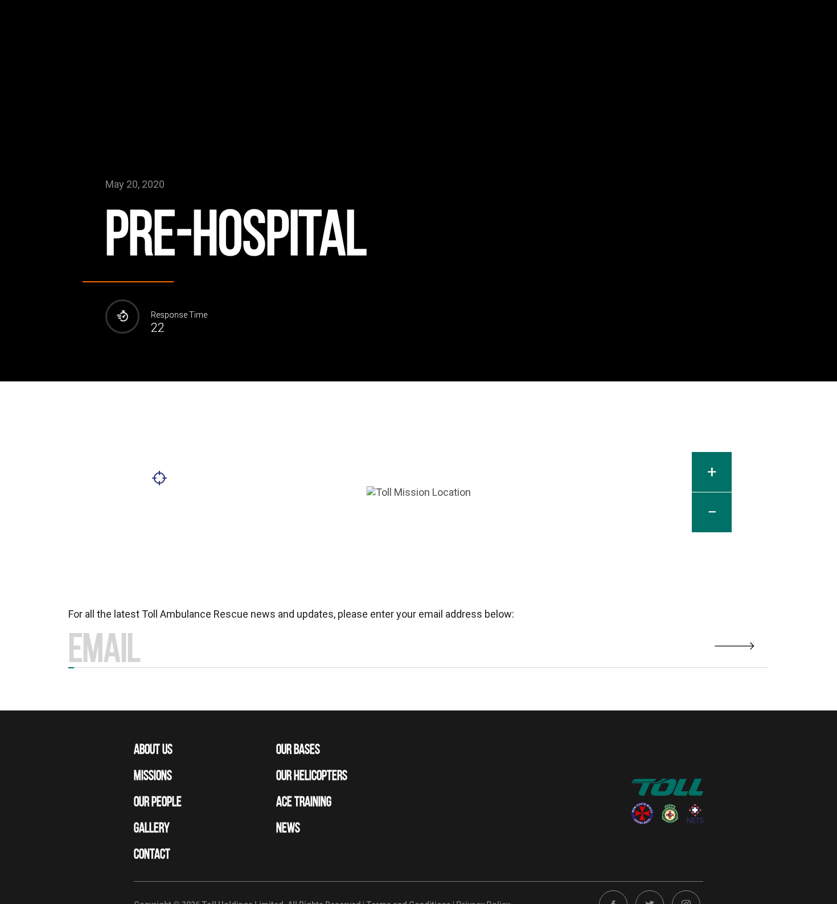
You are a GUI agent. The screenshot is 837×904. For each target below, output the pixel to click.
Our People (158, 801)
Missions (153, 775)
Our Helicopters (311, 775)
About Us (153, 749)
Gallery (152, 827)
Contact (152, 854)
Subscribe (71, 667)
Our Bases (298, 749)
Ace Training (303, 801)
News (288, 827)
